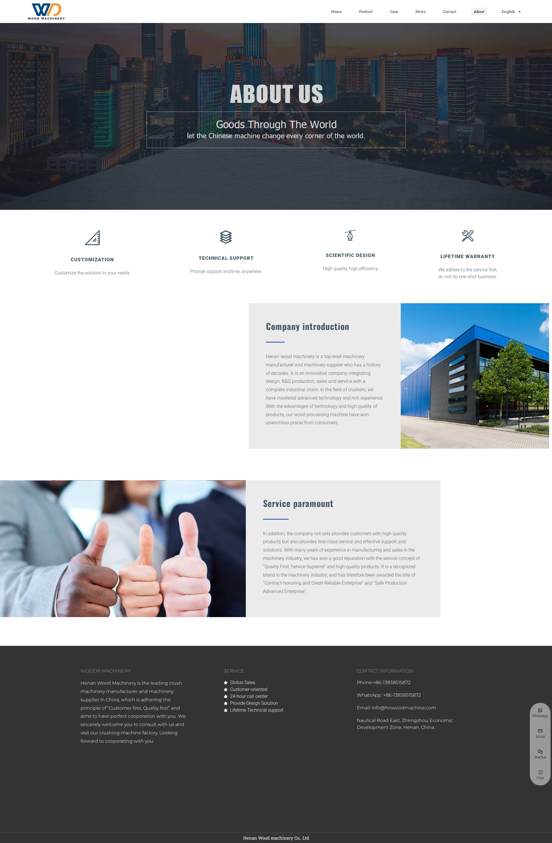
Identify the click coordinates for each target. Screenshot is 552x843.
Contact (450, 11)
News (420, 11)
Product (366, 11)
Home (336, 11)
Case (394, 11)
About (479, 11)
